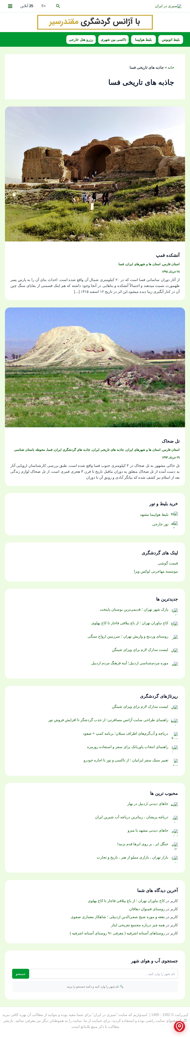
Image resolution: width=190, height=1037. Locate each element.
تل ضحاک (171, 441)
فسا (121, 264)
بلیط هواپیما (143, 40)
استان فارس (171, 264)
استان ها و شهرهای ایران (143, 264)
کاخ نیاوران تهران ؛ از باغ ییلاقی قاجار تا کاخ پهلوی (126, 901)
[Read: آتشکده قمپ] (95, 174)
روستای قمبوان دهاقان (147, 909)
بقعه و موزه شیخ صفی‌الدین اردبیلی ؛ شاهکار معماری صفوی (118, 917)
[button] (57, 6)
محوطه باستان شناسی (29, 450)
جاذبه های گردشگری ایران (72, 450)
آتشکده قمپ (168, 255)
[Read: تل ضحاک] (95, 367)
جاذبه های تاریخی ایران (108, 450)
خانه (171, 67)
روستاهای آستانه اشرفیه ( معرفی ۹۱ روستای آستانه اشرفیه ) (117, 933)
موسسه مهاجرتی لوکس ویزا (156, 571)
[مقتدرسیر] (95, 22)
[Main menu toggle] (10, 6)
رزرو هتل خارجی (81, 40)
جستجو (20, 974)
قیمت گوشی (168, 563)
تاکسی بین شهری (113, 40)
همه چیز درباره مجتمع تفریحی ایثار (138, 925)
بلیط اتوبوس (171, 40)
